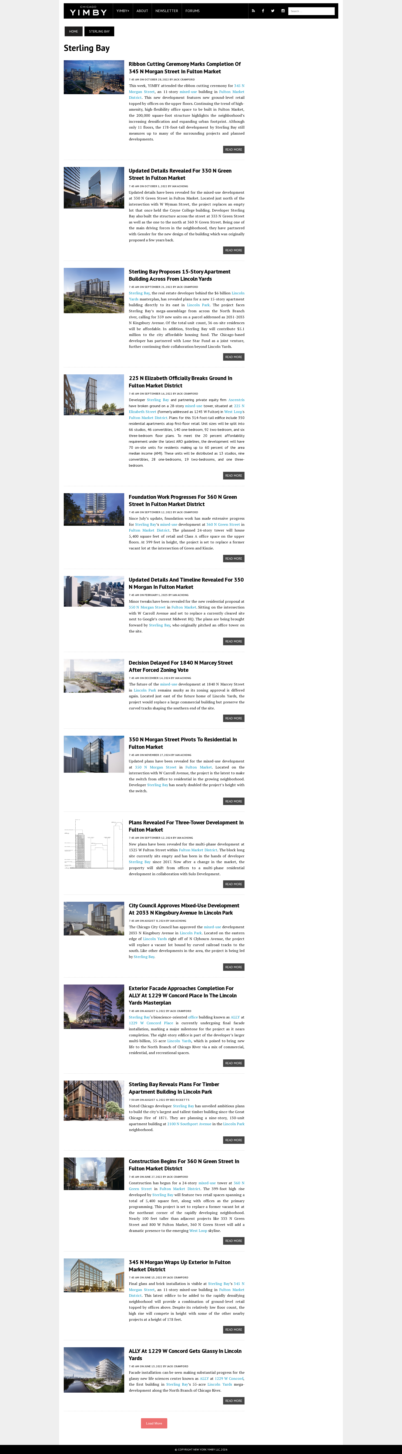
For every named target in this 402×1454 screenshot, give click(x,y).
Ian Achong (180, 186)
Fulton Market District (148, 417)
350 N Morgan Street (147, 607)
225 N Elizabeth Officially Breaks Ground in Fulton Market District (180, 381)
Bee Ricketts (179, 1099)
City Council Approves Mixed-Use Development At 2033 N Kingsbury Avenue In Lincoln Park (184, 909)
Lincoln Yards (155, 938)
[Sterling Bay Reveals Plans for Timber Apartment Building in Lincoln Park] (94, 1117)
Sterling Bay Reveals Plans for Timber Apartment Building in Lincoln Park (174, 1088)
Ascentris (236, 399)
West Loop (233, 411)
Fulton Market (183, 607)
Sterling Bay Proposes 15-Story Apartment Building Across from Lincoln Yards (180, 275)
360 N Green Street (223, 524)
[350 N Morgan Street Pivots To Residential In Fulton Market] (94, 769)
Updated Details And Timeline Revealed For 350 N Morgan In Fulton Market (186, 583)
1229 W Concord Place (151, 1022)
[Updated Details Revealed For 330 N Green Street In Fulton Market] (94, 205)
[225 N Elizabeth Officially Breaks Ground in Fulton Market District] (94, 412)
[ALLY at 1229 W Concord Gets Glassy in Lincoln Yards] (94, 1389)
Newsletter (166, 10)
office (193, 1017)
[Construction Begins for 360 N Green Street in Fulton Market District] (94, 1187)
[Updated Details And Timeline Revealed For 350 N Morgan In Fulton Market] (94, 603)
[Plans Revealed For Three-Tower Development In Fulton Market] (94, 867)
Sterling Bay (139, 293)
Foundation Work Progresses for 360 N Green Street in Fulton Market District (183, 500)
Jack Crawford (184, 79)
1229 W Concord (229, 1378)
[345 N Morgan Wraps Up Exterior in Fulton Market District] (94, 1289)
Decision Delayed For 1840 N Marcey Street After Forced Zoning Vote (181, 666)
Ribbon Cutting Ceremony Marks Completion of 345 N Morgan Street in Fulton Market (185, 67)
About (142, 10)
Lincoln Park (198, 304)
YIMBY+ (123, 10)
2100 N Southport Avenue (189, 1123)
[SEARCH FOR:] (311, 10)
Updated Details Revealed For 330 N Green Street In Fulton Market (180, 174)
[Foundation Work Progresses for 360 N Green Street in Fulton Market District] (94, 522)
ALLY (235, 1017)
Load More (154, 1423)
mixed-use (188, 91)
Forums (192, 10)
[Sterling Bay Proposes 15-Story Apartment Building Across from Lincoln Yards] (94, 310)
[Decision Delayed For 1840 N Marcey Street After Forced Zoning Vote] (94, 689)
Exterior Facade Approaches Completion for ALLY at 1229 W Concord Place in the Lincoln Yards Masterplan (183, 995)
